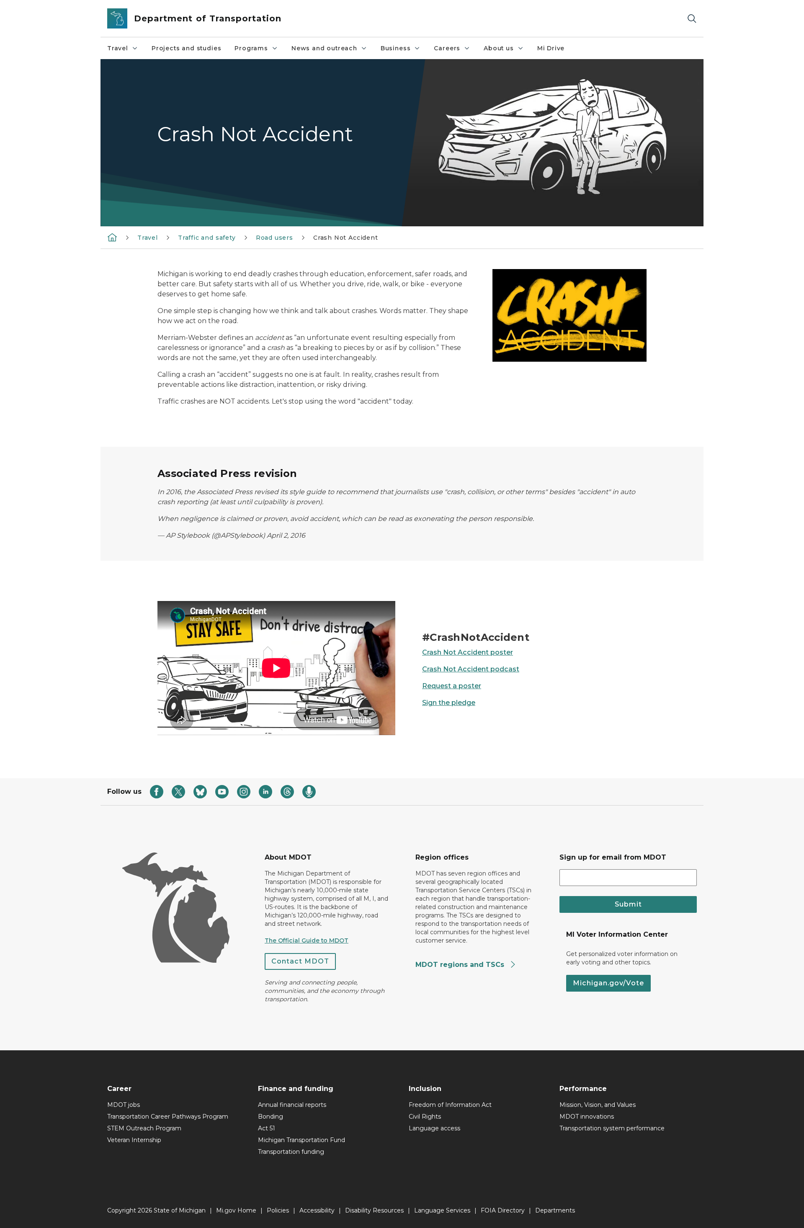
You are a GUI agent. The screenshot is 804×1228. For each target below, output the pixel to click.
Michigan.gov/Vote (608, 983)
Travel (117, 48)
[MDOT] (112, 237)
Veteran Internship (134, 1140)
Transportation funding (291, 1151)
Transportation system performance (612, 1128)
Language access (434, 1128)
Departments (555, 1210)
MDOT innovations (586, 1116)
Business (396, 48)
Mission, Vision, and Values (597, 1105)
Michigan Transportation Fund (301, 1140)
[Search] (692, 18)
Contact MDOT (300, 961)
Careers (447, 48)
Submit (628, 904)
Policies (278, 1210)
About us (499, 48)
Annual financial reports (292, 1105)
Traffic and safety (207, 237)
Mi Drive (551, 48)
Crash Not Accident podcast (470, 669)
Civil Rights (425, 1116)
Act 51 (266, 1128)
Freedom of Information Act (450, 1105)
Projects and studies (186, 48)
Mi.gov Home (236, 1210)
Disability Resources (374, 1210)
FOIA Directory (503, 1210)
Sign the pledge (448, 703)
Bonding (270, 1116)
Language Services (442, 1210)
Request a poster (451, 686)
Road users (274, 237)
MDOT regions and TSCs (460, 965)
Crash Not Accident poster (467, 652)
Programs (251, 48)
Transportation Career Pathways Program (167, 1116)
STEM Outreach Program (144, 1128)
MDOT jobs (123, 1105)
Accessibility (317, 1210)
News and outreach (324, 48)
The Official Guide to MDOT (306, 940)
